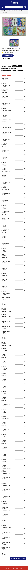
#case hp (20, 66)
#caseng (14, 66)
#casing (13, 70)
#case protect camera (6, 70)
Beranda (3, 10)
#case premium (12, 68)
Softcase (5, 12)
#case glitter (19, 70)
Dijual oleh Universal (7, 55)
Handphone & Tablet (17, 10)
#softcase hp (4, 68)
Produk (8, 10)
